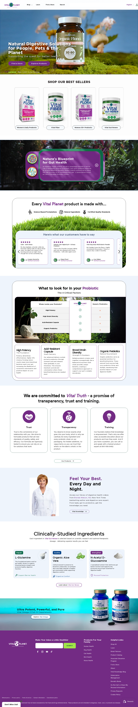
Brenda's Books (116, 681)
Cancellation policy (52, 697)
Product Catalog (116, 655)
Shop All (114, 644)
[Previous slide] (19, 252)
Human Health (89, 646)
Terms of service (26, 697)
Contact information (39, 697)
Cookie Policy (115, 694)
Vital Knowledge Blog (118, 672)
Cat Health (87, 653)
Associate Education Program (118, 660)
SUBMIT (70, 645)
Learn (113, 648)
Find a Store (115, 664)
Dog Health (88, 650)
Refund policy (6, 697)
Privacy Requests (117, 691)
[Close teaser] (21, 701)
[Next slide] (119, 252)
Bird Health (88, 657)
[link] (26, 107)
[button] (28, 5)
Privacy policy (16, 697)
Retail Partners (116, 651)
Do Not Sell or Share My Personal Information (119, 686)
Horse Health (88, 660)
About (113, 668)
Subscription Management (115, 677)
